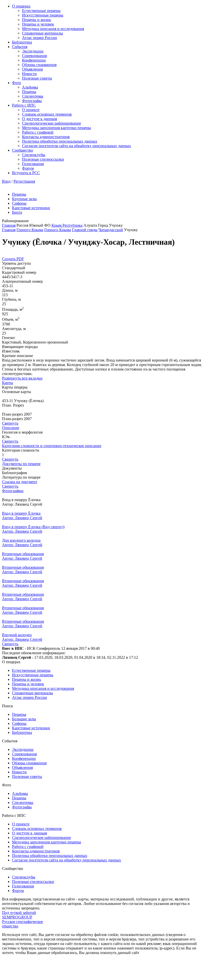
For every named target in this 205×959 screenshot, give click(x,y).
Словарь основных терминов (47, 114)
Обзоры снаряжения (39, 65)
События (19, 47)
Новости (29, 74)
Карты (7, 383)
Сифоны (19, 203)
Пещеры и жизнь (36, 20)
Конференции (34, 60)
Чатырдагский (110, 230)
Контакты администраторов (46, 137)
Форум (28, 168)
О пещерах (21, 6)
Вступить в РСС (26, 173)
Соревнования (34, 56)
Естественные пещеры (41, 11)
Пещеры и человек (38, 24)
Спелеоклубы (33, 155)
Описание (10, 428)
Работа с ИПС (24, 105)
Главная (9, 225)
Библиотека (22, 42)
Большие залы (24, 719)
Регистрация (24, 181)
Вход (6, 181)
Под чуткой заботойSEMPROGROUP (19, 914)
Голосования (33, 164)
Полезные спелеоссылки (43, 159)
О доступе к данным (39, 119)
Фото (16, 83)
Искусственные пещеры (42, 15)
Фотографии (13, 491)
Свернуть (10, 423)
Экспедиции (33, 51)
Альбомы (30, 87)
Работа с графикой (38, 132)
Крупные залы (24, 199)
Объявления (32, 69)
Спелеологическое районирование (51, 123)
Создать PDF (13, 259)
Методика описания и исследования (53, 29)
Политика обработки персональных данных (59, 141)
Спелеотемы (32, 96)
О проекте (31, 110)
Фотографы (32, 101)
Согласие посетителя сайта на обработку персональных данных (76, 146)
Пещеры (29, 92)
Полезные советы (37, 78)
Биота (17, 212)
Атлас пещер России (39, 38)
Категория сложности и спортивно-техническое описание (51, 446)
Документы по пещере (21, 464)
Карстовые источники (31, 208)
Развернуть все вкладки (22, 378)
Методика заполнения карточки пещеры (56, 128)
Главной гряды (85, 230)
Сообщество (22, 150)
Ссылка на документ (19, 482)
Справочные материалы (42, 33)
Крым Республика (67, 225)
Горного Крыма (29, 230)
